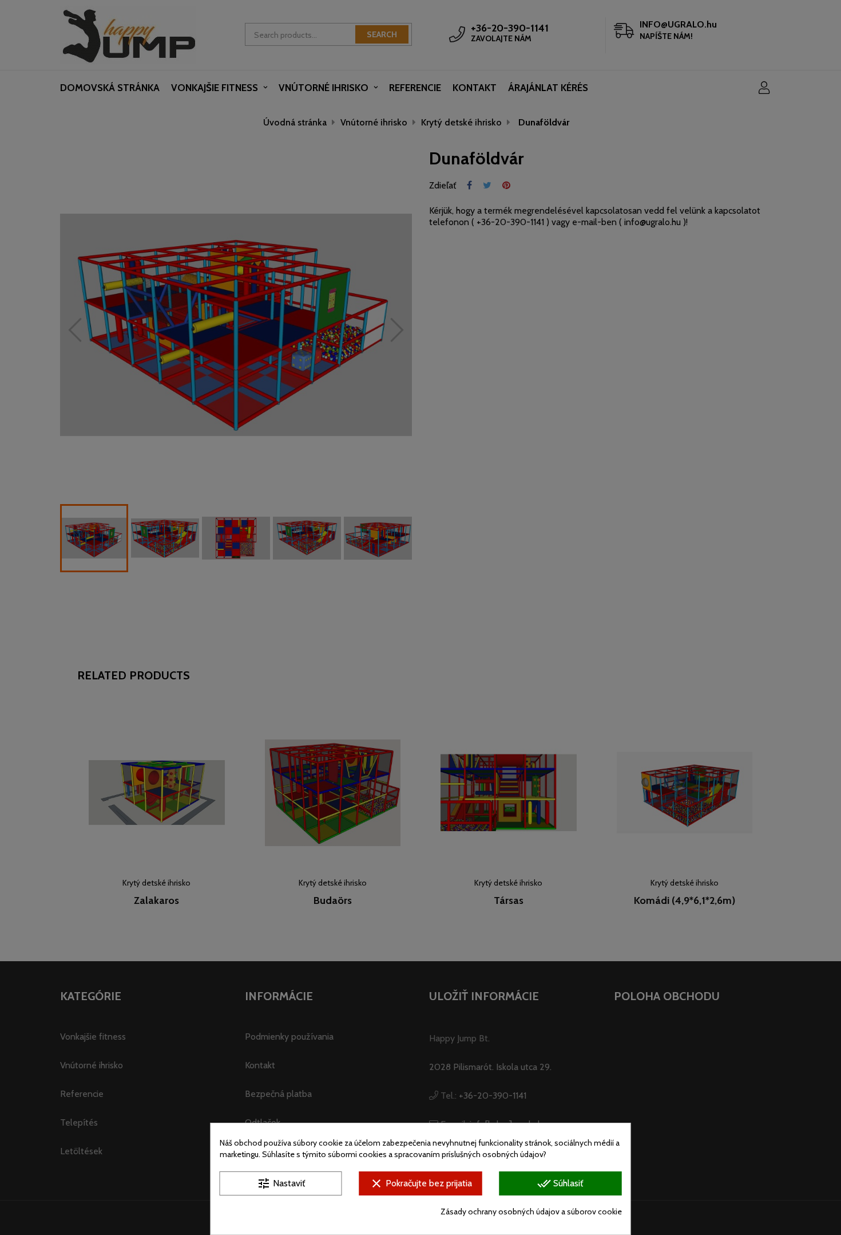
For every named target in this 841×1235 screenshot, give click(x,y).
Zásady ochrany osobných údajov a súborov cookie (531, 1211)
